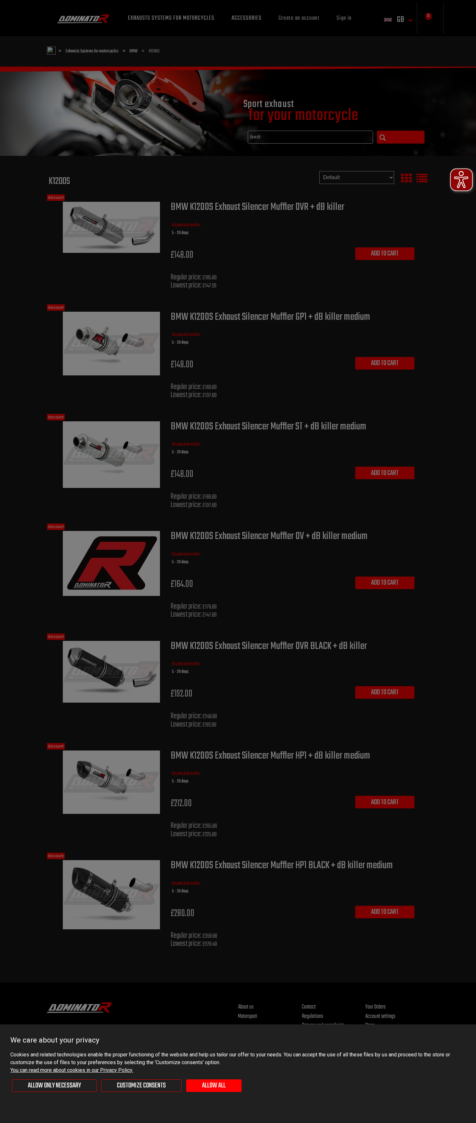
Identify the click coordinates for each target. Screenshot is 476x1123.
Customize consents (141, 1085)
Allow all (214, 1085)
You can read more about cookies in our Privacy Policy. (71, 1070)
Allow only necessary (54, 1085)
